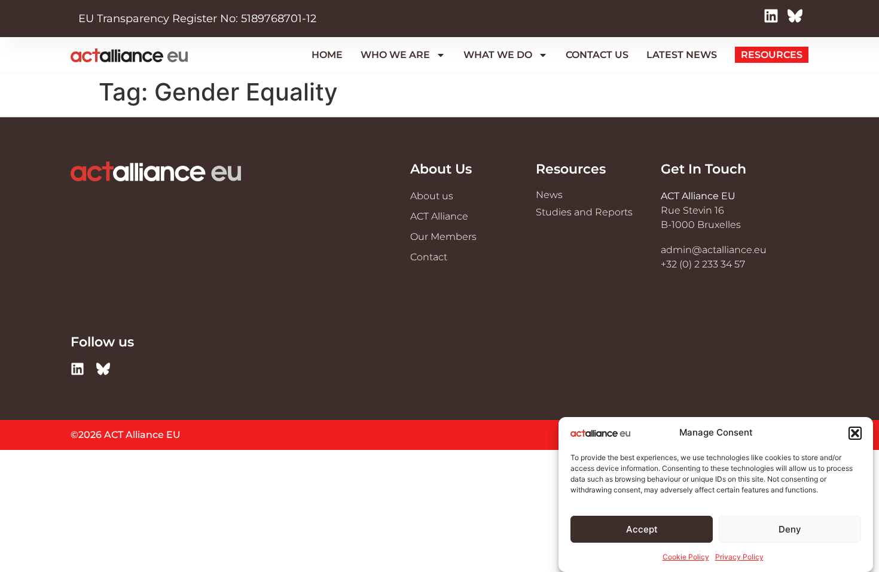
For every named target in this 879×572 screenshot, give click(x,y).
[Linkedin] (774, 18)
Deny (790, 529)
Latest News (681, 54)
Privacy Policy (739, 556)
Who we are (395, 54)
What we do (497, 54)
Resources (771, 54)
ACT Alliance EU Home (151, 248)
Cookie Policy (686, 556)
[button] (855, 433)
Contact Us (597, 54)
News (549, 194)
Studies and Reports (584, 212)
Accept (642, 529)
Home (327, 54)
